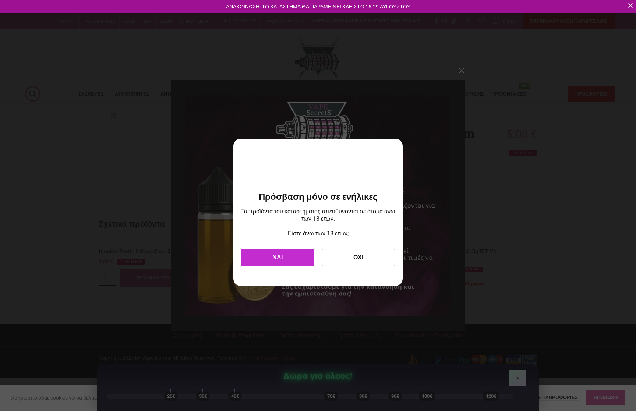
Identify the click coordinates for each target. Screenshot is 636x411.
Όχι (358, 257)
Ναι (277, 257)
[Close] (630, 5)
